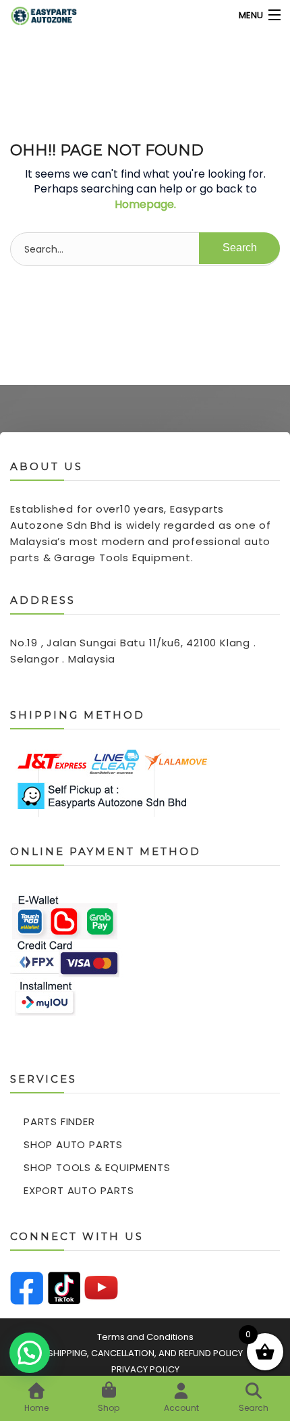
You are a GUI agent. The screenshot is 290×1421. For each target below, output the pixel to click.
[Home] (35, 15)
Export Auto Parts (79, 1190)
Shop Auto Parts (73, 1144)
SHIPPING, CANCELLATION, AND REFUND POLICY (145, 1353)
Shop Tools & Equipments (97, 1167)
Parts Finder (59, 1121)
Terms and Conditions (145, 1336)
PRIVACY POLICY (145, 1369)
